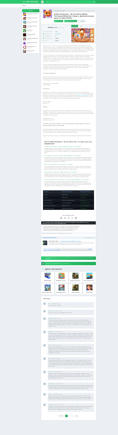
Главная (24, 5)
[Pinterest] (76, 218)
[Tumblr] (72, 218)
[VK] (64, 218)
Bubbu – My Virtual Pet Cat (83, 95)
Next (76, 415)
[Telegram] (61, 218)
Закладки (82, 21)
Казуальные (57, 33)
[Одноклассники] (68, 218)
